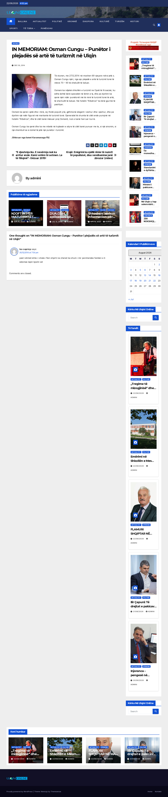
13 (145, 275)
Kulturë (104, 21)
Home (150, 791)
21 (150, 280)
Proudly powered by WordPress (20, 791)
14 (150, 275)
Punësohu (47, 28)
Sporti (13, 28)
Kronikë (72, 21)
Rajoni (103, 210)
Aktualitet (39, 21)
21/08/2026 (138, 611)
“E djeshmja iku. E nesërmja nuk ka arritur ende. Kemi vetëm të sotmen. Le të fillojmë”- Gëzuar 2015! (39, 155)
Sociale (16, 43)
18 (136, 280)
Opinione (147, 96)
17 (131, 280)
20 (145, 280)
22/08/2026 (138, 393)
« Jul (130, 299)
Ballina (22, 21)
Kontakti (158, 791)
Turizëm (119, 21)
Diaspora (88, 21)
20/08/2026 (138, 680)
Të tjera (28, 28)
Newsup (44, 791)
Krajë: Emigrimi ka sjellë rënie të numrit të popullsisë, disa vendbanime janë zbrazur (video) (89, 155)
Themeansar (56, 791)
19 (140, 280)
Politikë (57, 21)
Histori (134, 21)
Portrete (148, 215)
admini (35, 178)
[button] (154, 25)
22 (154, 280)
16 (159, 275)
